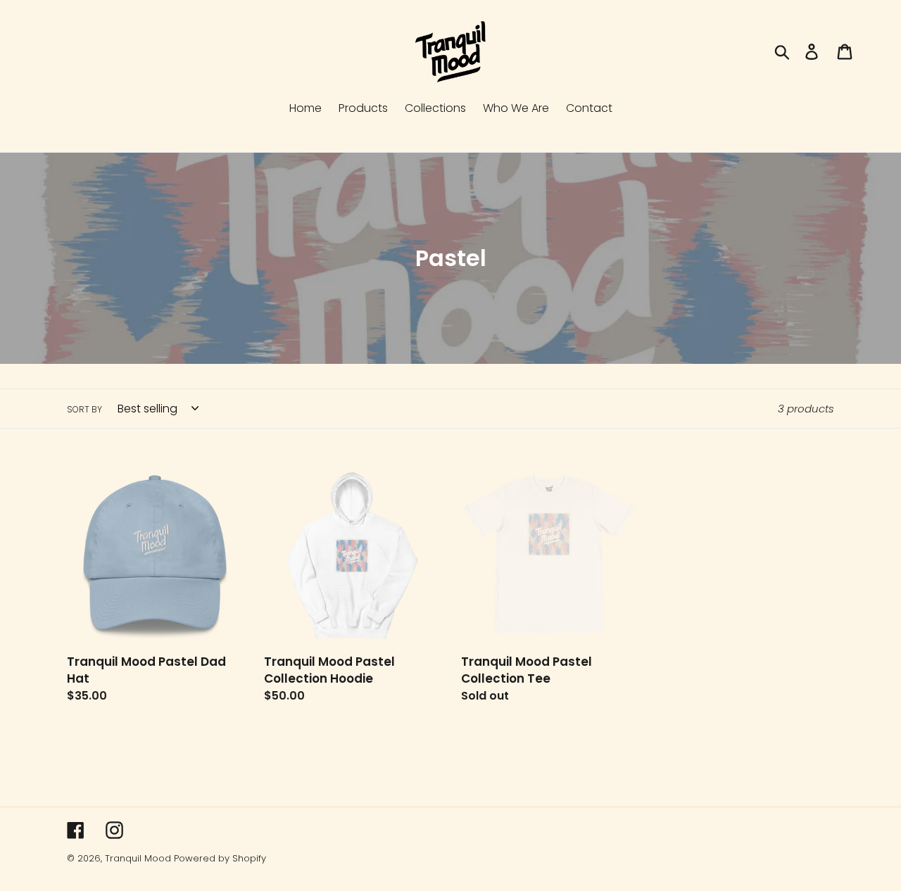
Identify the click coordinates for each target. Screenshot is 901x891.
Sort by (84, 409)
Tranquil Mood (138, 858)
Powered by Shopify (220, 858)
